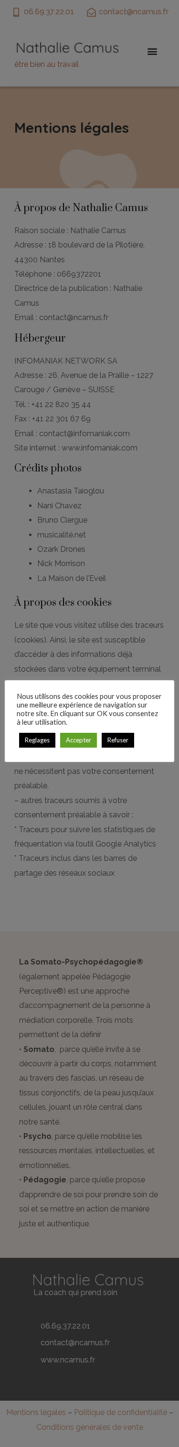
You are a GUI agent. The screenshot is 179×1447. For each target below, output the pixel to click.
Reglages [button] (37, 740)
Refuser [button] (117, 740)
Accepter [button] (78, 740)
